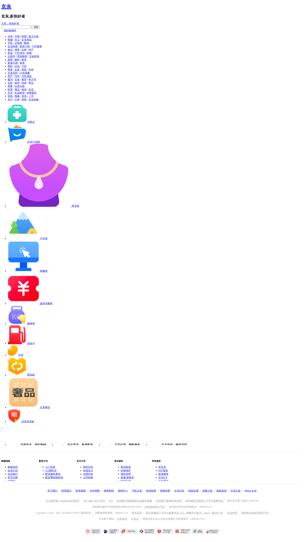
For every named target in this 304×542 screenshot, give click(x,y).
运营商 (18, 43)
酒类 (17, 49)
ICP (111, 501)
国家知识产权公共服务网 (212, 531)
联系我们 (66, 490)
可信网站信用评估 (93, 531)
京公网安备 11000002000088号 (63, 501)
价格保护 (126, 470)
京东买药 (13, 73)
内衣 (31, 69)
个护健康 (37, 46)
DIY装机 (163, 470)
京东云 (135, 519)
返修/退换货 (127, 477)
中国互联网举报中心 (147, 531)
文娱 (17, 79)
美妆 (10, 53)
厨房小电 (25, 46)
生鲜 (24, 49)
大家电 (11, 481)
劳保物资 (22, 56)
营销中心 (123, 490)
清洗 (24, 96)
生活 (31, 89)
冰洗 (10, 36)
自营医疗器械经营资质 (169, 501)
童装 (24, 69)
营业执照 (232, 513)
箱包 (17, 83)
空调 (17, 36)
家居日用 (13, 63)
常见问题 (13, 477)
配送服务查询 (52, 474)
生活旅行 (13, 474)
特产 (31, 49)
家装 (10, 59)
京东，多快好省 (10, 23)
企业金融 (33, 99)
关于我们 (52, 490)
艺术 (10, 92)
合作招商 (95, 490)
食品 (10, 49)
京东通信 (163, 481)
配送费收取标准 (54, 477)
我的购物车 (10, 30)
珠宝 (31, 83)
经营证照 (137, 513)
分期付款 (88, 474)
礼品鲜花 (20, 92)
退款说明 (126, 474)
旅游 (24, 89)
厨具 (22, 63)
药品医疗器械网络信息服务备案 (135, 501)
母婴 (10, 86)
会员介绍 (13, 470)
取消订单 (126, 481)
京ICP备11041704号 (94, 501)
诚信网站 (129, 531)
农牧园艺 (32, 92)
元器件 (11, 56)
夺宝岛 (162, 467)
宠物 (29, 53)
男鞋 (10, 66)
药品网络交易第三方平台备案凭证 (204, 501)
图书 (10, 79)
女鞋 (10, 83)
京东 (6, 6)
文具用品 (27, 39)
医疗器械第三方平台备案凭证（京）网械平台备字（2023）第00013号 (185, 513)
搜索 (35, 27)
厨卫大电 (33, 36)
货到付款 (88, 467)
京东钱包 (122, 519)
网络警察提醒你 (111, 531)
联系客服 (81, 490)
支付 (10, 99)
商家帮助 (109, 490)
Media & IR (251, 490)
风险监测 (193, 490)
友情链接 (151, 490)
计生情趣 (25, 73)
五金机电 (34, 56)
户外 (24, 66)
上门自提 (50, 467)
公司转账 (88, 477)
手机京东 (137, 490)
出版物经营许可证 (155, 507)
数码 (26, 43)
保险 (24, 99)
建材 (17, 59)
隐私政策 (221, 490)
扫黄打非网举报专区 (182, 531)
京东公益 (236, 490)
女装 (17, 69)
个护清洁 (20, 53)
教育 (24, 79)
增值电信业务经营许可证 (255, 513)
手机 (10, 43)
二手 (31, 96)
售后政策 (126, 467)
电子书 (32, 79)
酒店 (17, 89)
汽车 (17, 76)
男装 (10, 69)
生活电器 (13, 46)
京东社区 (179, 490)
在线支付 (88, 470)
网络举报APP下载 (165, 531)
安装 (10, 96)
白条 (17, 99)
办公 (17, 39)
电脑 (10, 39)
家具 (24, 59)
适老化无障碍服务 (197, 531)
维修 (17, 96)
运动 (17, 66)
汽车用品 (27, 76)
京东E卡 (163, 477)
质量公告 (207, 490)
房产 (10, 76)
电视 (24, 36)
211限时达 (51, 470)
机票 (10, 89)
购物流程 (13, 467)
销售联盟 (165, 490)
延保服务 (163, 474)
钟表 (24, 83)
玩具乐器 (20, 86)
